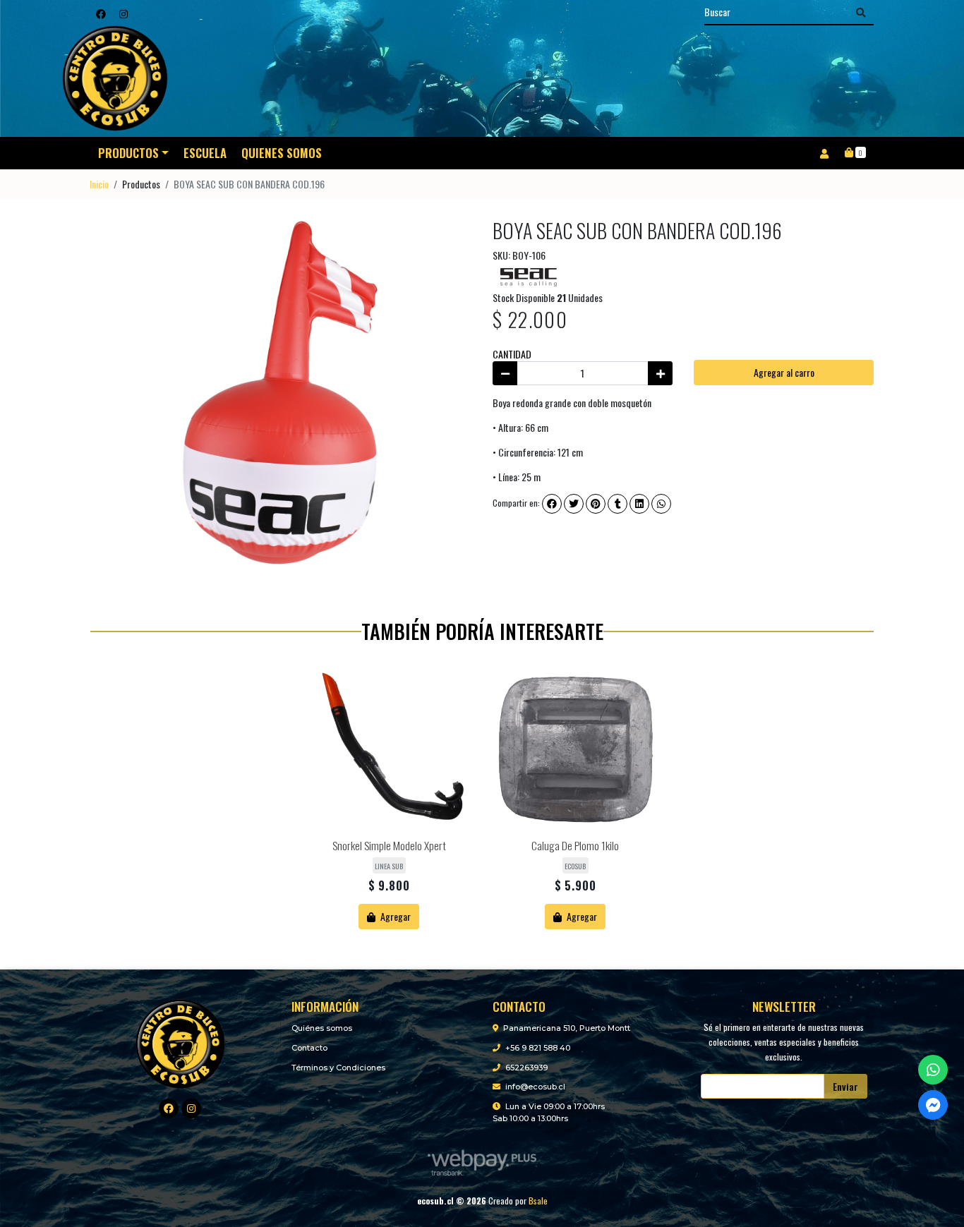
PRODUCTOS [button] (128, 153)
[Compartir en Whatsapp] (661, 504)
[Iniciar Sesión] (824, 153)
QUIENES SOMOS (281, 153)
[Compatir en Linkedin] (639, 504)
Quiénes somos (321, 1028)
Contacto (309, 1048)
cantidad (512, 353)
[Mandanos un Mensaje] (933, 1105)
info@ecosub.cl (535, 1087)
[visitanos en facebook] (101, 13)
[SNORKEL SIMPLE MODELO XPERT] (388, 751)
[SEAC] (528, 274)
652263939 (526, 1067)
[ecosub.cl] (180, 1041)
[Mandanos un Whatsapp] (933, 1069)
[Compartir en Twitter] (574, 504)
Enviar (845, 1086)
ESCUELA (205, 153)
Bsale (538, 1200)
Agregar (394, 916)
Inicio (99, 183)
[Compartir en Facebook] (552, 504)
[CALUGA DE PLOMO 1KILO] (575, 751)
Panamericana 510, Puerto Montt (566, 1028)
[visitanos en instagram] (123, 13)
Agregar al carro (784, 372)
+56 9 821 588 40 (537, 1048)
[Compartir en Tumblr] (617, 504)
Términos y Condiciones (338, 1067)
